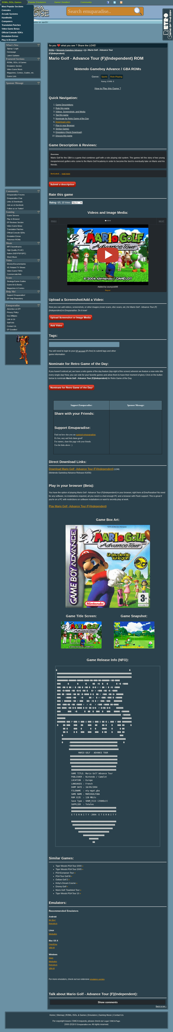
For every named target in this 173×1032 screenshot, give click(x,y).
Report (107, 290)
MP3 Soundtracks (14, 247)
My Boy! (52, 920)
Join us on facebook (15, 205)
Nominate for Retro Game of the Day (72, 118)
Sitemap (60, 1015)
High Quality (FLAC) (15, 250)
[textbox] (105, 11)
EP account (80, 351)
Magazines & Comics (15, 288)
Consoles (6, 10)
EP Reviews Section (15, 222)
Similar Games (62, 129)
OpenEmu (53, 944)
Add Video (56, 325)
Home (52, 1015)
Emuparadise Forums (16, 195)
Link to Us (11, 319)
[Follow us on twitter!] (114, 2)
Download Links (63, 122)
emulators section (97, 979)
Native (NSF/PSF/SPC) (16, 253)
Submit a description (62, 184)
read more (66, 174)
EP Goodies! (12, 330)
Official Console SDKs (12, 32)
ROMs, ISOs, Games (11, 2)
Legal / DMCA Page (112, 1021)
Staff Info (10, 323)
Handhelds (7, 18)
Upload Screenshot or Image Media (70, 317)
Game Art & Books (14, 285)
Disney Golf (62, 886)
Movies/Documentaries (16, 264)
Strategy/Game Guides (16, 281)
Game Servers (13, 215)
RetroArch (53, 923)
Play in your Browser (65, 125)
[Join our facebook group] (108, 2)
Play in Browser (9, 40)
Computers (7, 21)
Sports (104, 77)
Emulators (92, 1015)
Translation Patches (11, 25)
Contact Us (11, 326)
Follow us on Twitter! (15, 209)
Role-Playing (116, 77)
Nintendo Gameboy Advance (69, 50)
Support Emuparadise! (16, 295)
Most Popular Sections (12, 6)
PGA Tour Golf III (64, 876)
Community (86, 2)
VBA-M (52, 948)
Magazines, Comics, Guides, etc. (20, 73)
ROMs (51, 50)
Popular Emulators (37, 2)
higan (51, 958)
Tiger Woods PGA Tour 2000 (69, 866)
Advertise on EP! (14, 309)
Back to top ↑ (161, 1006)
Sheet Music (12, 257)
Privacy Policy (13, 312)
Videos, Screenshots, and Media (70, 112)
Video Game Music (14, 69)
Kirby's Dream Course (66, 883)
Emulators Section (14, 66)
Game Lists (11, 76)
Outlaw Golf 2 (63, 879)
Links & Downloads (15, 202)
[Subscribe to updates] (121, 2)
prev (54, 221)
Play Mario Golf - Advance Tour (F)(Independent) (78, 506)
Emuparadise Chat (14, 198)
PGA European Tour (66, 873)
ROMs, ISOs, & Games (16, 62)
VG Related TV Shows (16, 267)
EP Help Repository (15, 298)
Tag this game (62, 115)
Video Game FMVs (14, 271)
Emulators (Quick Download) (69, 132)
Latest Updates (13, 56)
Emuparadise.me (84, 1024)
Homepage (11, 52)
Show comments (108, 1002)
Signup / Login (12, 49)
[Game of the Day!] (167, 24)
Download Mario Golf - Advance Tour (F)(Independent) (81, 469)
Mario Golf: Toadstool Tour (68, 890)
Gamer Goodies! (62, 2)
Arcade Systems (10, 14)
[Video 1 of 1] (108, 255)
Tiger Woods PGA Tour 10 (68, 893)
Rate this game (62, 108)
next (161, 221)
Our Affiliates (12, 316)
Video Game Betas (11, 29)
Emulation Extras (10, 36)
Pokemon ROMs (14, 240)
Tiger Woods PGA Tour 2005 (69, 869)
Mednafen (53, 934)
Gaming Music (105, 1015)
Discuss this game (64, 136)
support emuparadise (86, 434)
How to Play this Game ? (108, 88)
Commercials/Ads (14, 274)
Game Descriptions (64, 105)
